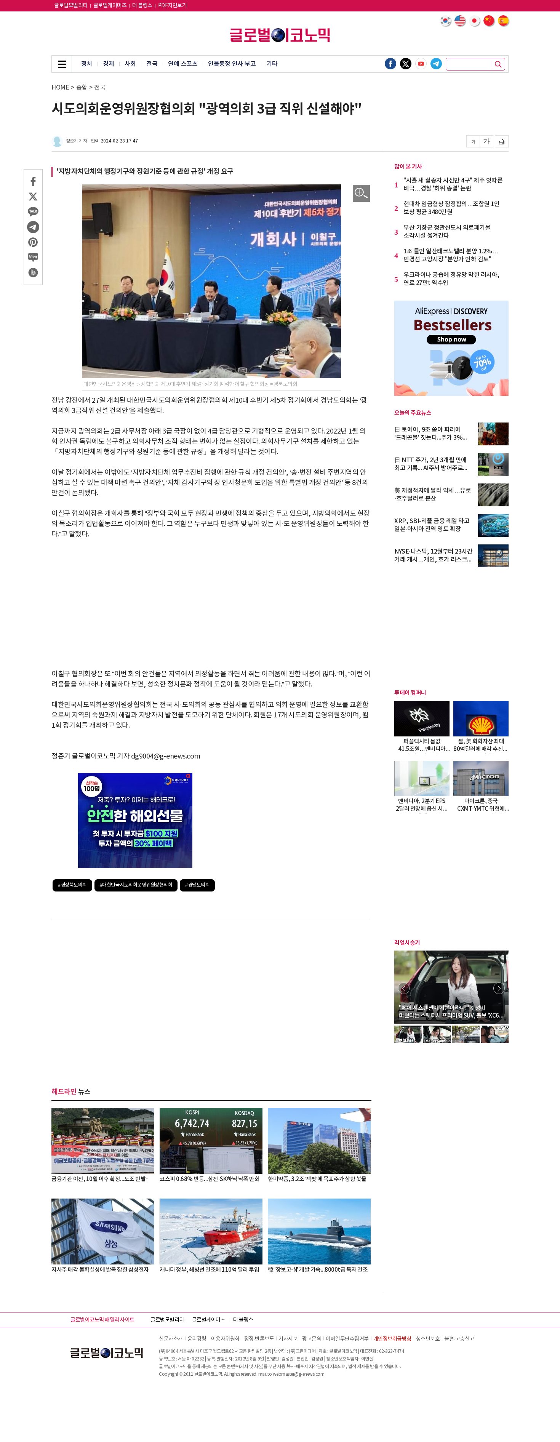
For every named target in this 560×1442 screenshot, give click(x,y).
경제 (108, 64)
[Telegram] (436, 63)
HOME (60, 87)
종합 (81, 87)
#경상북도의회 (72, 885)
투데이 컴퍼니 (410, 693)
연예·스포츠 (182, 64)
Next (499, 988)
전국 (151, 64)
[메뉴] (62, 64)
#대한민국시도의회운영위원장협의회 (136, 885)
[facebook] (390, 63)
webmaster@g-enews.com (299, 1374)
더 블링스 (142, 6)
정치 (86, 64)
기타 (271, 64)
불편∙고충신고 (459, 1339)
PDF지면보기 (172, 6)
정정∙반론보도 (259, 1339)
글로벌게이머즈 (110, 6)
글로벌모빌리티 (71, 6)
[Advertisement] (211, 604)
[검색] (498, 64)
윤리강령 (196, 1339)
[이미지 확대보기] (361, 193)
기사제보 (288, 1339)
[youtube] (421, 63)
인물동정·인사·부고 (232, 64)
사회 (130, 64)
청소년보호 (428, 1339)
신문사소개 (171, 1339)
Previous (404, 988)
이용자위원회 (225, 1339)
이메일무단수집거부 (347, 1339)
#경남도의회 (197, 885)
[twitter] (405, 63)
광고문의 (311, 1339)
